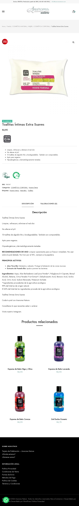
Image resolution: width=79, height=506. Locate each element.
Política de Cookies (9, 480)
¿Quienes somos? (8, 457)
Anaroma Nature (23, 300)
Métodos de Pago (9, 477)
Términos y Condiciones (11, 484)
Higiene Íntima (33, 187)
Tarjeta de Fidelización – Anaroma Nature (18, 451)
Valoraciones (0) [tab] (48, 203)
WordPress (27, 501)
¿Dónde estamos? (8, 454)
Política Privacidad (9, 468)
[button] (73, 42)
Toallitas (30, 190)
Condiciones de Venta (10, 471)
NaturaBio (23, 190)
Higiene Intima (14, 190)
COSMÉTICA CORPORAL (19, 187)
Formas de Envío (8, 474)
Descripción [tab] (28, 203)
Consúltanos (7, 306)
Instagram (17, 311)
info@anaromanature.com (59, 2)
